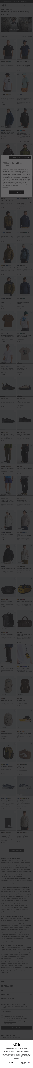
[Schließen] (30, 1042)
